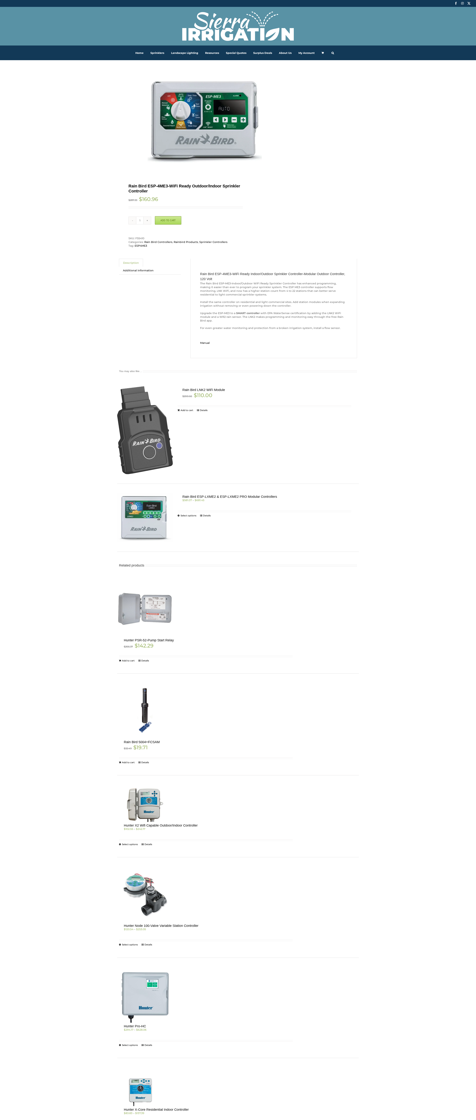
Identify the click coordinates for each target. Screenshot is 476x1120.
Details (204, 410)
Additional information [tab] (138, 270)
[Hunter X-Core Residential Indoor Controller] (145, 1086)
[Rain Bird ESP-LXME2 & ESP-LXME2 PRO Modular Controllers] (145, 517)
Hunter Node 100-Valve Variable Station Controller (161, 926)
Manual (205, 343)
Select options (188, 515)
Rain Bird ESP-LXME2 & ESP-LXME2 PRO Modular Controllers (229, 497)
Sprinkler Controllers (213, 242)
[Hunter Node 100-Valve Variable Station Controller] (145, 894)
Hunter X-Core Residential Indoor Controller (156, 1109)
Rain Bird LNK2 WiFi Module (203, 390)
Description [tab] (131, 262)
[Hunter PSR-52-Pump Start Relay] (145, 609)
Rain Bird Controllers (158, 242)
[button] (333, 53)
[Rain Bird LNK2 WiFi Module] (145, 430)
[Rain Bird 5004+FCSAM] (145, 710)
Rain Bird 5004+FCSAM (142, 742)
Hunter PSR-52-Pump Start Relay (149, 640)
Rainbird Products (186, 242)
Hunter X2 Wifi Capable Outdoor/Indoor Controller (161, 825)
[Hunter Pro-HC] (145, 995)
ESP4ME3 (141, 245)
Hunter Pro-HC (135, 1026)
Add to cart (168, 220)
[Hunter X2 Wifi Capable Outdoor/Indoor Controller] (145, 803)
